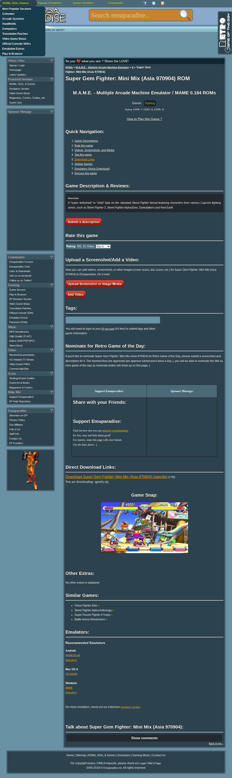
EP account (108, 328)
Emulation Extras (13, 48)
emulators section (130, 707)
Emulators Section (19, 88)
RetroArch (71, 660)
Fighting (150, 103)
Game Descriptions (86, 140)
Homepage (15, 70)
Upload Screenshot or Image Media (95, 283)
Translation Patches (15, 33)
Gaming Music (141, 755)
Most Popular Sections (16, 8)
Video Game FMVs (19, 364)
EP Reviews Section (20, 299)
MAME (69, 687)
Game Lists (15, 102)
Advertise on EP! (18, 415)
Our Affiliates (16, 424)
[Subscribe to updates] (162, 3)
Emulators (124, 755)
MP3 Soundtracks (19, 331)
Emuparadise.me (112, 767)
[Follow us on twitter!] (153, 3)
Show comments (144, 738)
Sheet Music (16, 345)
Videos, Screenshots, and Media (94, 150)
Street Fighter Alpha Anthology (94, 610)
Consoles (8, 13)
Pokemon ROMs (18, 322)
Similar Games (84, 164)
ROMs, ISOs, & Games (22, 84)
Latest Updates (17, 74)
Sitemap (81, 755)
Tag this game (83, 154)
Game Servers (17, 289)
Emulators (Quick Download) (92, 168)
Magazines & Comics (21, 387)
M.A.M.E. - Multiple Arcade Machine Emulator (102, 67)
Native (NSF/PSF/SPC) (22, 340)
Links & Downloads (19, 271)
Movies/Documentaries (22, 354)
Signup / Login (17, 65)
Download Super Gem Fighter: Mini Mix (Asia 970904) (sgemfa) (116, 477)
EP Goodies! (16, 443)
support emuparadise (115, 430)
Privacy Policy (17, 420)
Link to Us (14, 429)
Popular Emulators (50, 3)
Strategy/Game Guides (22, 378)
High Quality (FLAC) (20, 336)
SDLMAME (71, 673)
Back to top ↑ (216, 743)
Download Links (84, 159)
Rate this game (84, 145)
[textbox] (141, 15)
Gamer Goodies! (83, 3)
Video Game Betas (14, 38)
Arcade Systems (13, 18)
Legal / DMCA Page (150, 763)
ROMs (69, 67)
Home (70, 755)
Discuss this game (86, 173)
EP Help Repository (20, 401)
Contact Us (15, 438)
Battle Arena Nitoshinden (91, 619)
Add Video (76, 294)
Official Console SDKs (16, 43)
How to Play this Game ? (144, 119)
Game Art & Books (19, 382)
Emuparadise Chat (19, 266)
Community (115, 3)
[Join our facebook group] (144, 3)
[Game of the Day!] (224, 33)
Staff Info (14, 433)
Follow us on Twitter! (20, 280)
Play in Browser (12, 53)
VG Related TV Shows (21, 359)
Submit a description (84, 221)
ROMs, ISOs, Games (16, 3)
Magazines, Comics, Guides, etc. (27, 97)
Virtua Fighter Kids (87, 605)
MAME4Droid (72, 655)
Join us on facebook (20, 275)
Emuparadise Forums (21, 261)
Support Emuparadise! (21, 396)
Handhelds (9, 23)
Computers (9, 28)
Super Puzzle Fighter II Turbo (94, 614)
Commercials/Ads (19, 368)
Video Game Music (19, 93)
